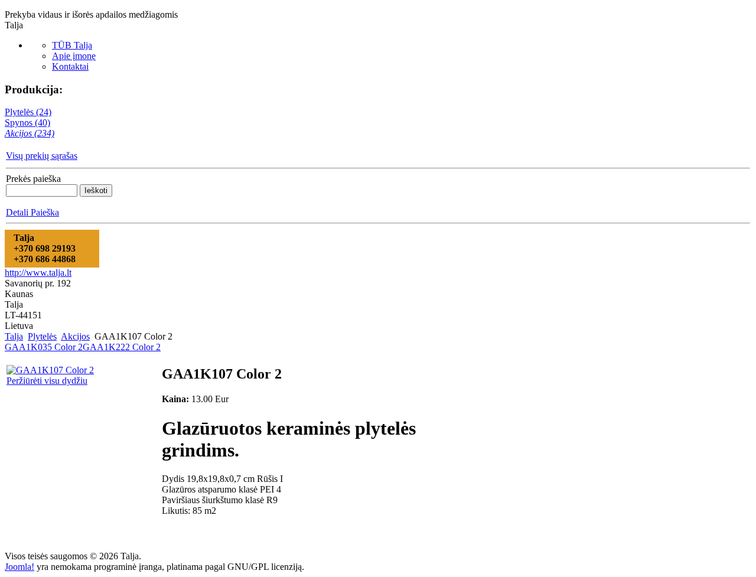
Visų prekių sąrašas (41, 156)
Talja (14, 336)
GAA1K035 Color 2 (44, 347)
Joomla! (19, 567)
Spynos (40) (27, 123)
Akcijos (75, 336)
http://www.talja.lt (38, 273)
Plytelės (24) (28, 112)
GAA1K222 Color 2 (122, 347)
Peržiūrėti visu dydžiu (46, 381)
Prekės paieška (33, 179)
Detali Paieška (32, 212)
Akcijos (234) (29, 133)
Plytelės (42, 336)
